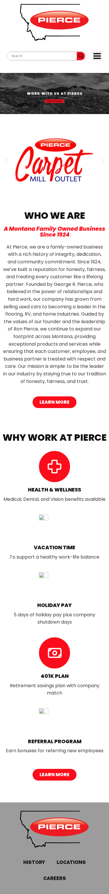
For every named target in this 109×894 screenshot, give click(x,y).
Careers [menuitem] (54, 878)
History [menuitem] (34, 862)
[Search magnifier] (81, 56)
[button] (6, 161)
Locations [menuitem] (71, 862)
